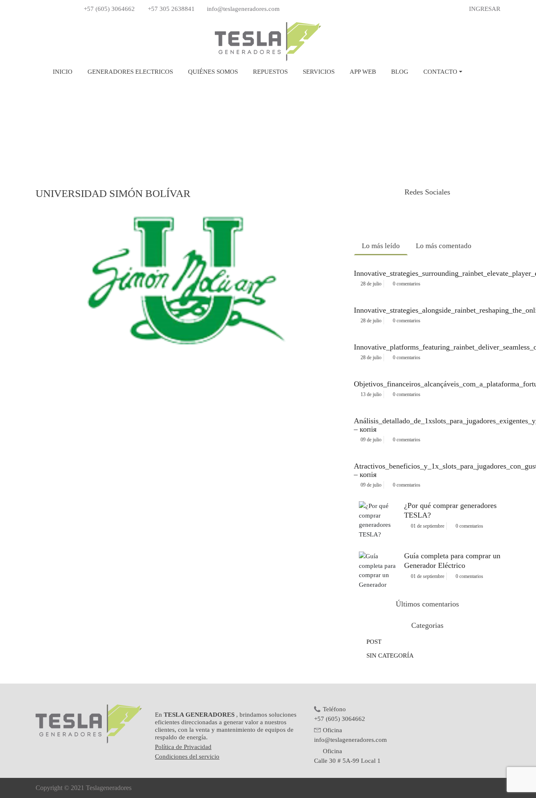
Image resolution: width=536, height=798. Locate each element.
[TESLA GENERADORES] (268, 40)
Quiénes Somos (213, 71)
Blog (399, 71)
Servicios (319, 71)
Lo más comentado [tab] (444, 246)
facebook (400, 216)
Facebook (40, 9)
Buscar (480, 71)
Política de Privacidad (183, 747)
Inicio (64, 72)
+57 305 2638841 (171, 8)
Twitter (51, 9)
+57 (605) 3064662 (109, 8)
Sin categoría (390, 655)
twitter (427, 216)
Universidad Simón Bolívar (113, 193)
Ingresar (484, 8)
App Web (363, 71)
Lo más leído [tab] (381, 246)
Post (373, 641)
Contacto (440, 71)
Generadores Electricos (130, 71)
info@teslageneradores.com (243, 8)
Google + (62, 9)
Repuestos (270, 71)
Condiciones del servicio (187, 756)
